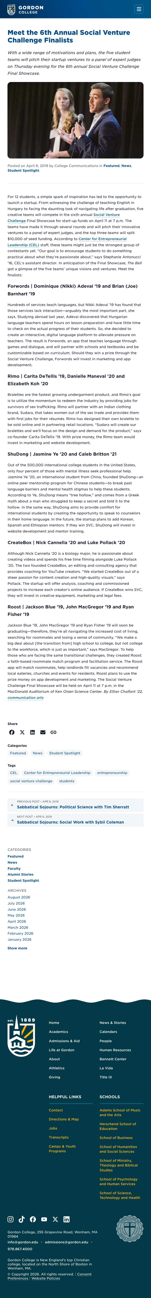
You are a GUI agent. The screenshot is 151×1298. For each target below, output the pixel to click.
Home (54, 1023)
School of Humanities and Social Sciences (118, 1149)
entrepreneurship (112, 773)
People (106, 1041)
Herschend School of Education (118, 1126)
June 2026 (16, 910)
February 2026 (20, 934)
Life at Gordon (61, 1050)
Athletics (56, 1068)
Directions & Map (64, 1119)
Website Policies (45, 1278)
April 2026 (16, 922)
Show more (17, 948)
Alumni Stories (20, 875)
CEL (13, 773)
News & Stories (113, 1023)
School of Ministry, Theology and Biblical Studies (119, 1165)
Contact (56, 1110)
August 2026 (18, 897)
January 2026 (19, 940)
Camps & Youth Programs (62, 1149)
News (126, 166)
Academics (58, 1032)
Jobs (53, 1128)
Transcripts (59, 1138)
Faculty (14, 869)
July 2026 (16, 904)
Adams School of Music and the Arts (120, 1112)
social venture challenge (31, 781)
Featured (111, 166)
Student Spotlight (23, 171)
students (66, 781)
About (54, 1059)
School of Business (116, 1138)
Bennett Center (113, 1059)
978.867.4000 (19, 1249)
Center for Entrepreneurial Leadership (57, 773)
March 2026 (17, 928)
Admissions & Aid (64, 1041)
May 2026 (16, 916)
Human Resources (115, 1050)
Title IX (106, 1077)
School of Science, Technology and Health (120, 1195)
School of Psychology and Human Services (119, 1181)
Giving (54, 1077)
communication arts (25, 698)
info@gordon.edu (22, 1242)
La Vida (106, 1068)
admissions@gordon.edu (66, 1242)
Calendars (108, 1032)
